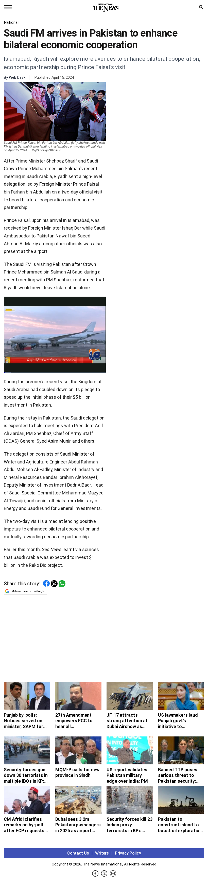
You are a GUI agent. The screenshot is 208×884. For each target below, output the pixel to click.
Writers (102, 853)
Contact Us (78, 853)
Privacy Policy (128, 853)
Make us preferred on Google (28, 591)
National (11, 22)
